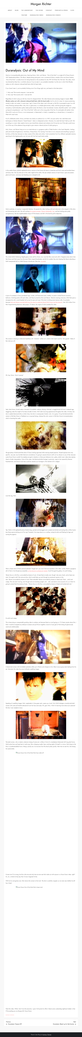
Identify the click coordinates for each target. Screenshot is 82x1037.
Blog (16, 10)
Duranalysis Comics (53, 15)
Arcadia (43, 261)
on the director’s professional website (37, 571)
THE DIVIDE (39, 10)
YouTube (24, 15)
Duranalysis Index (36, 15)
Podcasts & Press (61, 10)
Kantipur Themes (47, 1035)
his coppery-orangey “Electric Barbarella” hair (42, 211)
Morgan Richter (41, 4)
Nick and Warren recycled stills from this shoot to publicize (36, 302)
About (10, 10)
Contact (49, 10)
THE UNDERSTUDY (27, 10)
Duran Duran (10, 1015)
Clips (72, 10)
